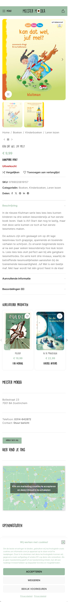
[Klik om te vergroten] (8, 94)
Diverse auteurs (50, 363)
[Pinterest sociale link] (34, 3)
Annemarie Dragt (10, 159)
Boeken (17, 132)
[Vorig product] (4, 139)
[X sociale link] (30, 3)
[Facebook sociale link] (26, 3)
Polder (18, 353)
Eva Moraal (18, 363)
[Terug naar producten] (8, 139)
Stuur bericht (21, 422)
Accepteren (34, 571)
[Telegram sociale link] (42, 3)
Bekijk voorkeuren (34, 588)
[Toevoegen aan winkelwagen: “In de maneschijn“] (39, 347)
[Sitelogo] (34, 10)
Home (5, 132)
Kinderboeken (33, 132)
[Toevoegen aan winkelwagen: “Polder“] (7, 347)
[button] (63, 542)
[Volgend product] (12, 139)
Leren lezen (52, 132)
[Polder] (18, 331)
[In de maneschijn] (50, 331)
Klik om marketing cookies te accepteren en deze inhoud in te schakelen (34, 488)
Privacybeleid (26, 596)
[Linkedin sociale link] (38, 3)
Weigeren (34, 580)
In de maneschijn (50, 353)
